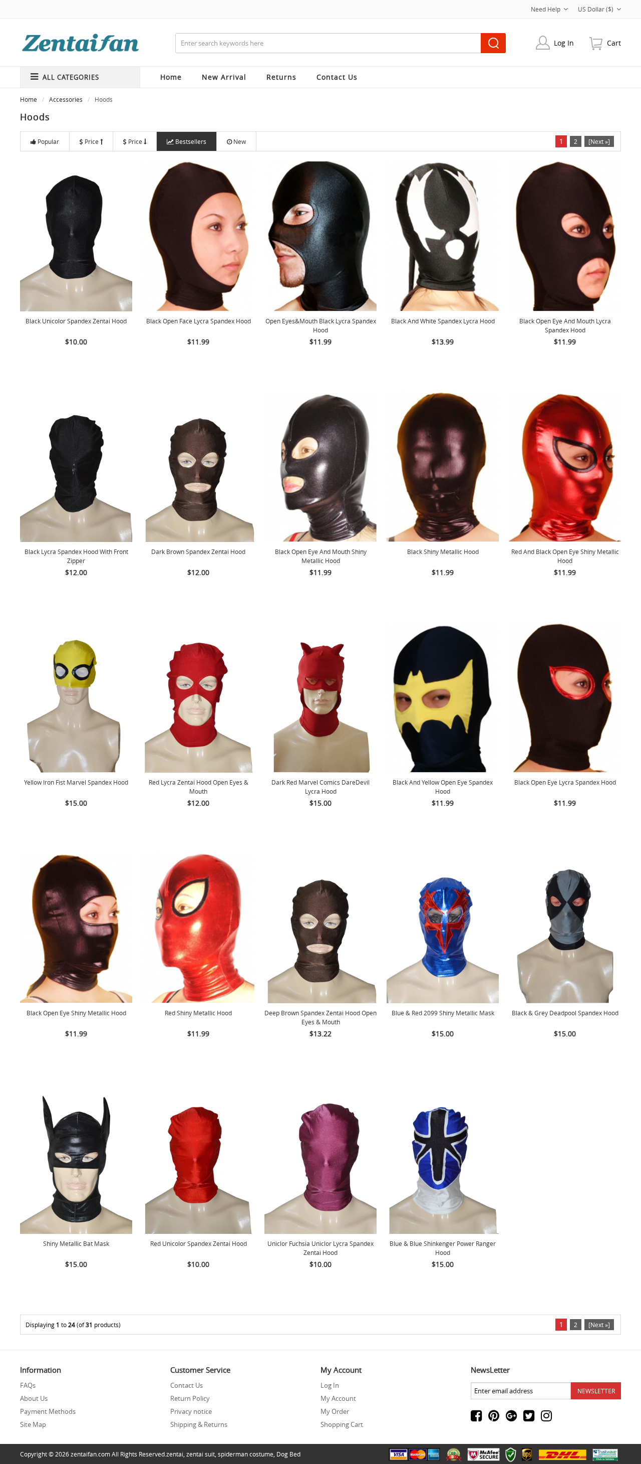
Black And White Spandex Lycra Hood (443, 321)
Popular (48, 141)
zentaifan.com (90, 1454)
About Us (34, 1398)
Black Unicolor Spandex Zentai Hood (76, 321)
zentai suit (200, 1454)
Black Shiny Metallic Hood (443, 551)
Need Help (545, 9)
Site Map (33, 1424)
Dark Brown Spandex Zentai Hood (198, 551)
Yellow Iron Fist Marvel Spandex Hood (76, 782)
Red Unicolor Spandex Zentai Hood (198, 1243)
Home (171, 77)
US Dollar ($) (595, 9)
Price (92, 141)
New (239, 141)
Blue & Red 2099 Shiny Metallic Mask (443, 1013)
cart (614, 43)
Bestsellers (190, 141)
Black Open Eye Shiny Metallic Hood (76, 1013)
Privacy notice (191, 1411)
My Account (338, 1398)
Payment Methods (48, 1411)
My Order (334, 1411)
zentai (174, 1454)
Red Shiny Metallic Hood (198, 1013)
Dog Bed (288, 1454)
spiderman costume (245, 1454)
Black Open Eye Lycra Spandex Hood (565, 782)
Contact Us (186, 1385)
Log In (564, 43)
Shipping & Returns (198, 1424)
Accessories (66, 99)
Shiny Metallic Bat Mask (76, 1243)
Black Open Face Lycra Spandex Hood (198, 321)
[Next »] (599, 141)
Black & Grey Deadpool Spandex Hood (565, 1013)
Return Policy (190, 1398)
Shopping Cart (341, 1424)
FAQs (28, 1385)
